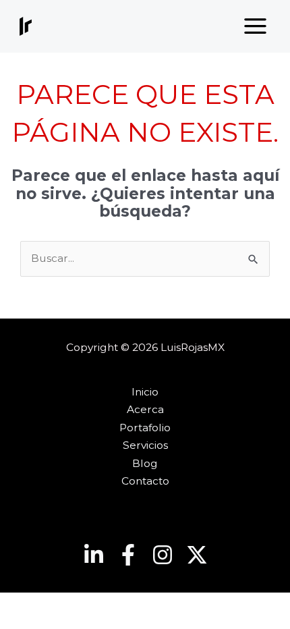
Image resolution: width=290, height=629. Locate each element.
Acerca (145, 409)
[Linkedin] (94, 555)
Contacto (145, 480)
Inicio (145, 391)
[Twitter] (197, 555)
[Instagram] (162, 555)
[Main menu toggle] (256, 26)
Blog (145, 463)
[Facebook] (128, 555)
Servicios (145, 445)
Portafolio (145, 427)
